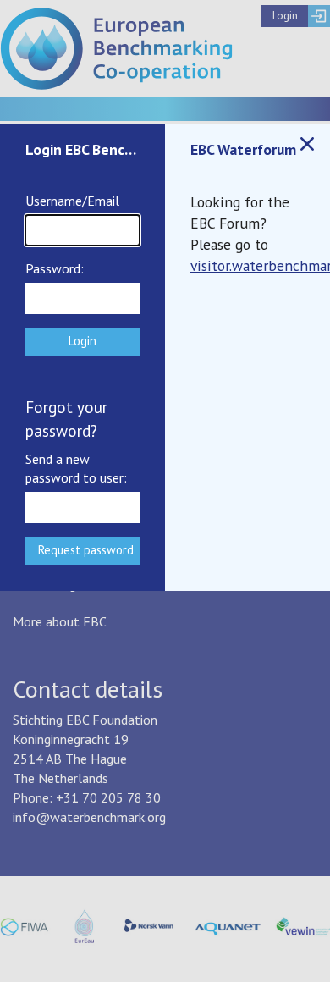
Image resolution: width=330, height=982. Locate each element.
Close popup (307, 143)
